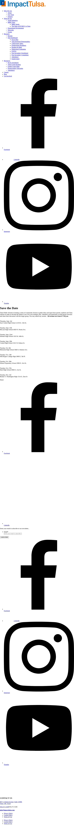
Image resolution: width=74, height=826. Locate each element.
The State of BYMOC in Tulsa (21, 26)
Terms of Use (8, 817)
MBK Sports (15, 24)
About (10, 13)
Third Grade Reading (14, 64)
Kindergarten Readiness (19, 45)
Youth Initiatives (13, 20)
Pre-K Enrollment (13, 62)
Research (6, 34)
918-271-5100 (4, 807)
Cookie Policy (8, 815)
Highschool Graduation (19, 49)
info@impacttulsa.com (7, 810)
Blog (5, 74)
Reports (10, 36)
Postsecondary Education (15, 68)
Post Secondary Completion (20, 55)
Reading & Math (17, 47)
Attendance (15, 57)
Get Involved (8, 76)
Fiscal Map (15, 39)
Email (6, 532)
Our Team (11, 15)
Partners (10, 16)
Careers (6, 72)
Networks (11, 30)
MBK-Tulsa (11, 22)
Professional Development (16, 28)
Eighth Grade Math (13, 66)
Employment (15, 59)
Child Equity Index (17, 43)
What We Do (8, 18)
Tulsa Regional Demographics (21, 41)
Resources (7, 61)
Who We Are (8, 11)
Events (10, 32)
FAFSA (14, 51)
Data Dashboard (13, 38)
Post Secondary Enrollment (20, 53)
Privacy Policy (8, 813)
